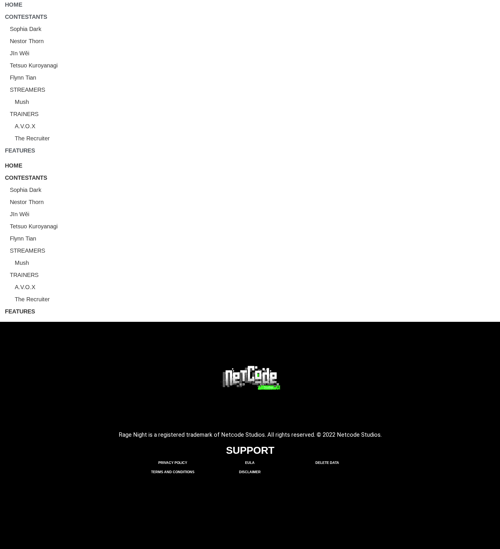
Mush (22, 102)
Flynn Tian (23, 77)
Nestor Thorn (27, 41)
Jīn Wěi (19, 53)
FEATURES (20, 150)
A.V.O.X (25, 126)
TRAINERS (24, 114)
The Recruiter (32, 138)
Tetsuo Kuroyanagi (34, 65)
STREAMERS (27, 90)
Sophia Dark (25, 29)
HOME (13, 4)
